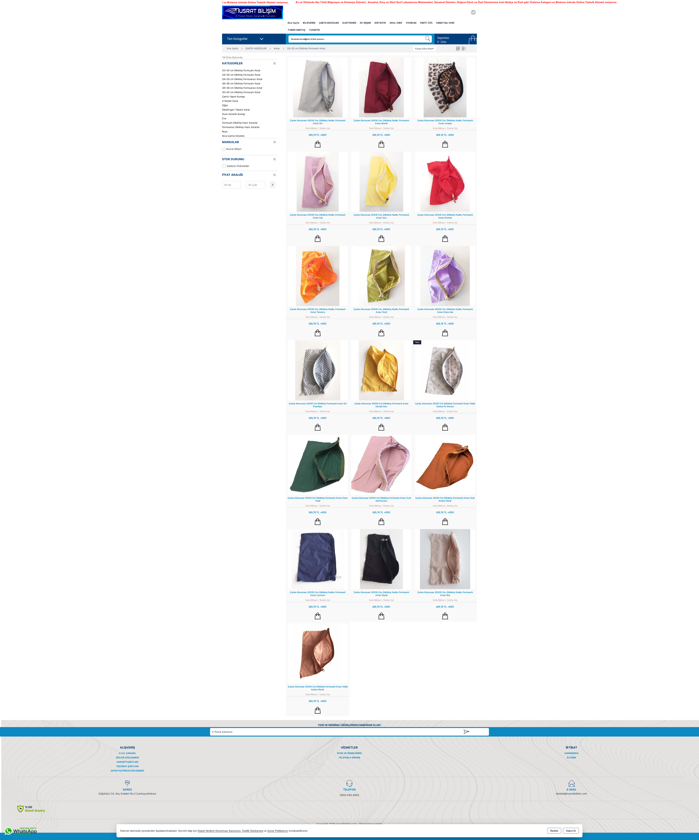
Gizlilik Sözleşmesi (127, 757)
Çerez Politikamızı (277, 830)
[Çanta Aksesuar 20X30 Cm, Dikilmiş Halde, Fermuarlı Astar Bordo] (381, 87)
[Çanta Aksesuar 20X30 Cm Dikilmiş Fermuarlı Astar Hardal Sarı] (381, 370)
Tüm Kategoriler (237, 38)
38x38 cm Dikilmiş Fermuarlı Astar (241, 83)
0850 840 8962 (349, 795)
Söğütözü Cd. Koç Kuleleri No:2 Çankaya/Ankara (127, 793)
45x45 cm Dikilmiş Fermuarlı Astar (241, 92)
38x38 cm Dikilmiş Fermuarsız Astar (242, 87)
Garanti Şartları (127, 762)
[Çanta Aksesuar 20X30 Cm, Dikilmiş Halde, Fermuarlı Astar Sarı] (381, 181)
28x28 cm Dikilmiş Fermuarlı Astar (241, 74)
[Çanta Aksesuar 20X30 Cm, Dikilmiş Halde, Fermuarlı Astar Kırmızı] (445, 181)
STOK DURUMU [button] (233, 159)
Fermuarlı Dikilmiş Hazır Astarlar (240, 122)
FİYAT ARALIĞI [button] (232, 175)
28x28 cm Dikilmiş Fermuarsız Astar (242, 79)
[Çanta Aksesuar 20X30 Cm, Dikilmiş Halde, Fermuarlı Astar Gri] (318, 87)
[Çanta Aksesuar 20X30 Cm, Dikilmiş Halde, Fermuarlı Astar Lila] (318, 181)
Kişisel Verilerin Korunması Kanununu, (219, 830)
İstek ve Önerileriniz (349, 753)
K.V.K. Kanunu (127, 753)
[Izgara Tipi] (458, 48)
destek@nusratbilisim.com (571, 793)
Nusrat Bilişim (233, 148)
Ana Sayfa (293, 23)
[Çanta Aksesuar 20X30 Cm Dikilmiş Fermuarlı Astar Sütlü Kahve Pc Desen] (445, 370)
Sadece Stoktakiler (238, 165)
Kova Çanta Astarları (233, 135)
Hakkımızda (571, 753)
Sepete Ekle (318, 144)
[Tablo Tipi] (463, 48)
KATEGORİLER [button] (232, 63)
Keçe (225, 131)
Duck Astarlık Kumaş (233, 114)
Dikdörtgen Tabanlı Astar (236, 109)
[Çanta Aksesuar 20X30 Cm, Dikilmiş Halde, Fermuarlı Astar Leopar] (445, 87)
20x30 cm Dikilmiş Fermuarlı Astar (241, 70)
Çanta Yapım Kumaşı (233, 96)
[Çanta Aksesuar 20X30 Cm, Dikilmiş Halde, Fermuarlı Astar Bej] (445, 558)
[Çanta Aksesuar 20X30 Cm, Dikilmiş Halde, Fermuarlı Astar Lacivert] (318, 558)
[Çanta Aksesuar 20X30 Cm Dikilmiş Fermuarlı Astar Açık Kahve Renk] (445, 464)
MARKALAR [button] (230, 142)
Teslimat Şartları (127, 766)
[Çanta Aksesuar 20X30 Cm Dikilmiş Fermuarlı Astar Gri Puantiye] (318, 370)
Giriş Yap (471, 12)
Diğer (225, 105)
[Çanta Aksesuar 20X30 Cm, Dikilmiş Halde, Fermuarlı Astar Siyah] (381, 558)
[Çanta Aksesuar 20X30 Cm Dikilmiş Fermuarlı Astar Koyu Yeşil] (318, 464)
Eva (224, 118)
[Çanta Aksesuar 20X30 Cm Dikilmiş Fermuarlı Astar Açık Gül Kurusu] (381, 464)
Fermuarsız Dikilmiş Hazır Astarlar (241, 127)
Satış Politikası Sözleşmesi (127, 770)
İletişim (571, 757)
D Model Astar (230, 100)
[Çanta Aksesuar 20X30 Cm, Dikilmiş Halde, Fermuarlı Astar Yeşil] (381, 275)
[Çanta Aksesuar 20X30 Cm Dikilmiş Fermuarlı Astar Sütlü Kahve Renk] (318, 653)
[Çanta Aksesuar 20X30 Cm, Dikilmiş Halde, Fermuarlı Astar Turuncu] (318, 275)
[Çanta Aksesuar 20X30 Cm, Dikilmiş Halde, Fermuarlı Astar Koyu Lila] (445, 275)
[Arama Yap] (428, 39)
